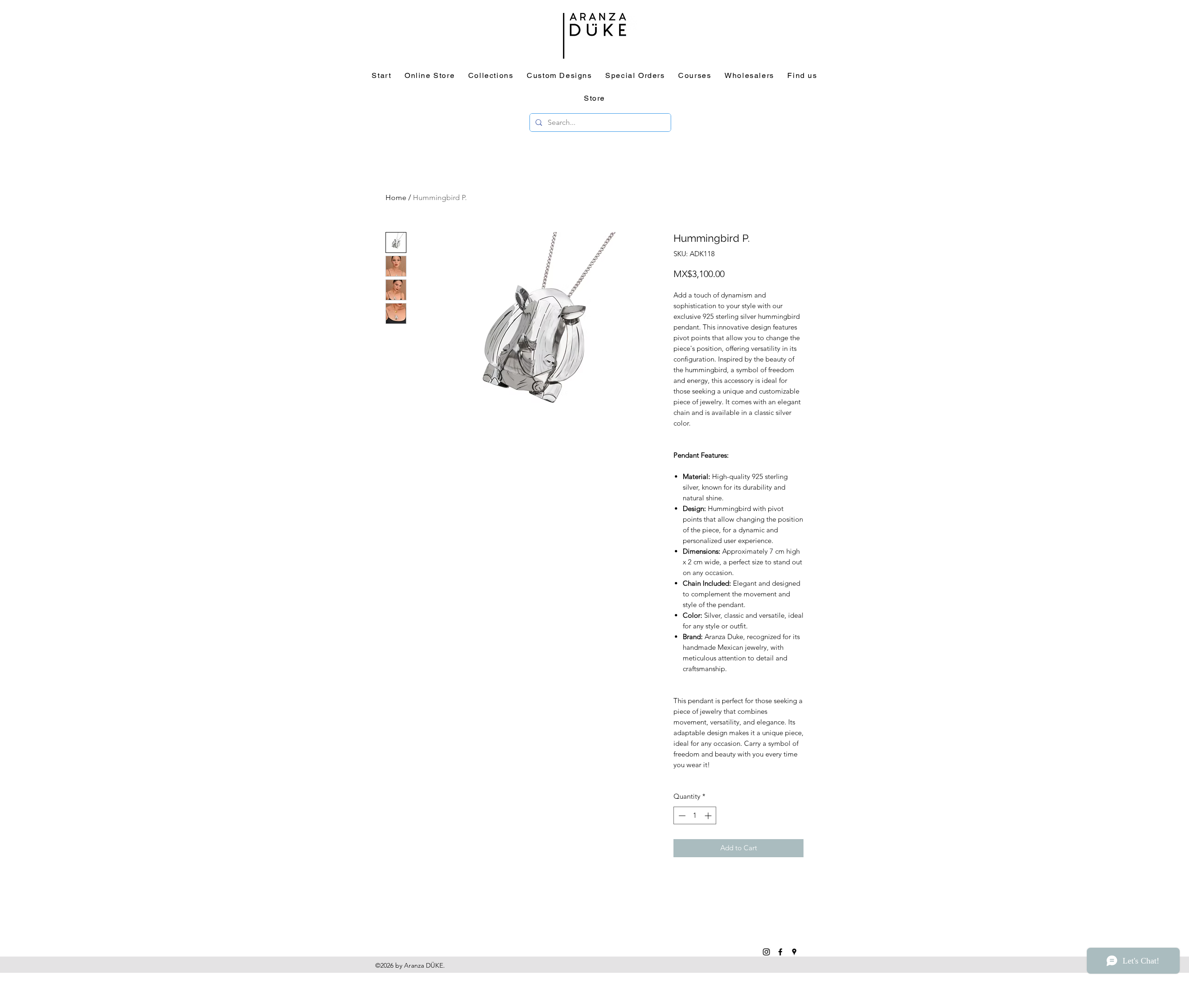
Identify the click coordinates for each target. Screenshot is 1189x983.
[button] (766, 373)
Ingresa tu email (593, 531)
